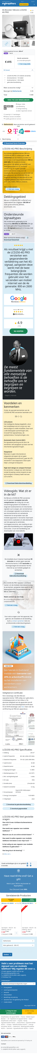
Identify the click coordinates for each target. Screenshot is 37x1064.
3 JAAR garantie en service (13, 119)
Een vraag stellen (25, 64)
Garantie (6, 992)
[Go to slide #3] (25, 43)
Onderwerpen (6, 980)
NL (22, 1)
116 (32, 12)
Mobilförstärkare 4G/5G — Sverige (23, 1024)
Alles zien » (7, 854)
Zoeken (6, 955)
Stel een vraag (13, 189)
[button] (3, 753)
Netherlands (6, 1)
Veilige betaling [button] (22, 108)
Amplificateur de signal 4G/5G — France (13, 1017)
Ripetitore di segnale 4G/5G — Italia (21, 1019)
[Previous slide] (5, 27)
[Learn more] (16, 933)
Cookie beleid (8, 1002)
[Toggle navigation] (34, 4)
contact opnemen (18, 621)
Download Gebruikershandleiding (19, 483)
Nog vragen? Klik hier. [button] (30, 1005)
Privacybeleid (8, 987)
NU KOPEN (18, 331)
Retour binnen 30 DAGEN (12, 116)
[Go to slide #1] (6, 43)
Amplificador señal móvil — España (11, 1021)
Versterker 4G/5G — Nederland (10, 1026)
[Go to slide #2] (15, 43)
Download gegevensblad (19, 808)
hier (22, 707)
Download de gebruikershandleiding (19, 804)
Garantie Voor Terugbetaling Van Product (16, 999)
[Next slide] (32, 27)
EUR (32, 1)
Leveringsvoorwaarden (11, 990)
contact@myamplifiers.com (27, 60)
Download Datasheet (11, 240)
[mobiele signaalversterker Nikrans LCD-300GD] (11, 916)
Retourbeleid (8, 995)
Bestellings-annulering (11, 997)
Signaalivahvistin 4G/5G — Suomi (23, 1028)
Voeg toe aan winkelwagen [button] (18, 100)
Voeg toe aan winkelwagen (11, 1012)
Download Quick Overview (15, 143)
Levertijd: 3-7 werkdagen (12, 114)
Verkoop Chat (7, 977)
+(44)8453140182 (8, 975)
